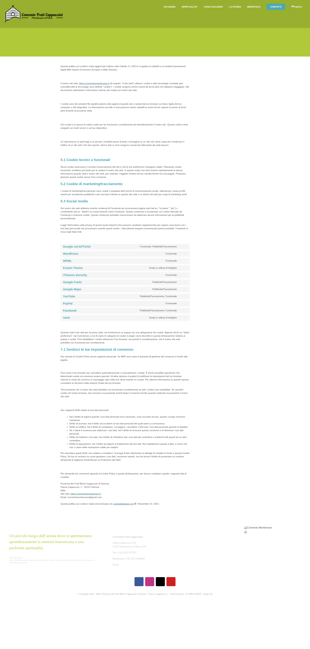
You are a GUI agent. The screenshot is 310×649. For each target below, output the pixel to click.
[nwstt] (258, 531)
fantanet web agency (223, 594)
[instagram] (149, 581)
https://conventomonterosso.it (94, 83)
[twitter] (160, 581)
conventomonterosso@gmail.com (137, 564)
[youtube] (171, 581)
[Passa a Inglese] (296, 7)
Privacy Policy (143, 588)
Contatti (169, 588)
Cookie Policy (158, 588)
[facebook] (139, 581)
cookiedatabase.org (123, 503)
